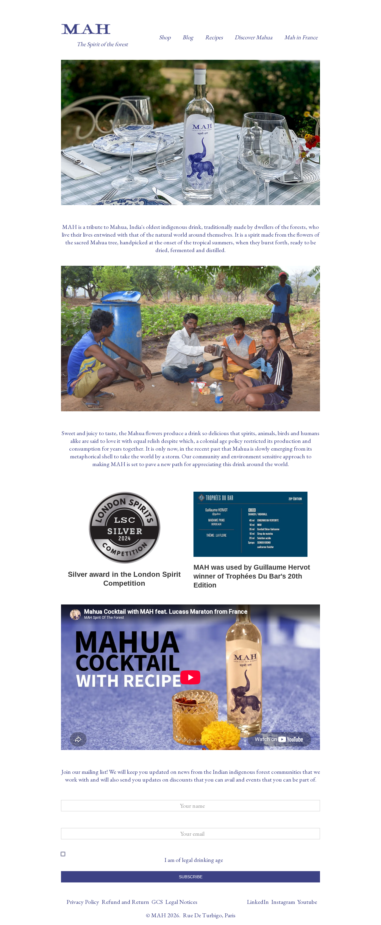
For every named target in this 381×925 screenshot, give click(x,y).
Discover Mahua (253, 37)
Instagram (283, 902)
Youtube (307, 902)
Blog (187, 37)
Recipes (214, 37)
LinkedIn (258, 902)
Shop (165, 37)
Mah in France (301, 37)
